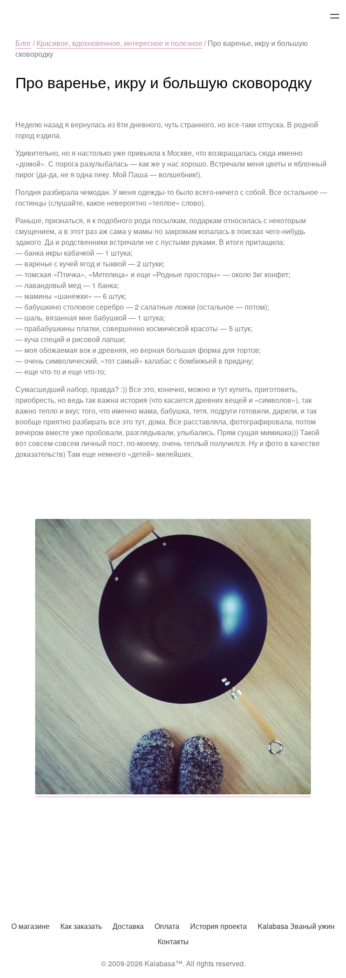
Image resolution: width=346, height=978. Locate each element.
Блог (23, 43)
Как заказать (81, 926)
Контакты (173, 941)
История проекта (218, 926)
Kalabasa (173, 17)
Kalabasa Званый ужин (296, 926)
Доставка (128, 926)
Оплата (167, 926)
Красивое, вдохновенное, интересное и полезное (119, 43)
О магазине (30, 926)
